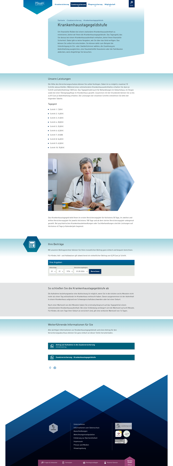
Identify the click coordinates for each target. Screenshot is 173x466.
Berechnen (95, 271)
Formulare (68, 462)
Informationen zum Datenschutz (86, 428)
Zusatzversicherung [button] (78, 4)
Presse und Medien (81, 445)
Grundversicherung (62, 4)
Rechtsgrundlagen (92, 462)
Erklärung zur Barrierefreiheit (85, 438)
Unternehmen (79, 424)
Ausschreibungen (80, 431)
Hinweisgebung (80, 448)
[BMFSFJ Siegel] (126, 433)
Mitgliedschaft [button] (110, 4)
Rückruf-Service (112, 462)
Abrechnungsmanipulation (84, 435)
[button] (55, 368)
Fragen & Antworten (50, 462)
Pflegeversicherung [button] (95, 4)
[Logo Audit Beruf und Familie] (118, 433)
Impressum (78, 441)
